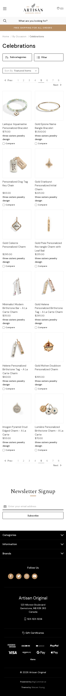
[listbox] (26, 70)
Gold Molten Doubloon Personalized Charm (48, 367)
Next (56, 84)
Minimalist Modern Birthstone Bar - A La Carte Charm (15, 308)
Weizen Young (38, 687)
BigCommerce (39, 681)
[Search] (3, 21)
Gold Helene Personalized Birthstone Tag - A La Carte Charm (49, 308)
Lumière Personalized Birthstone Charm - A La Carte (49, 430)
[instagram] (26, 576)
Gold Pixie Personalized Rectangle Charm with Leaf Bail (48, 246)
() (61, 8)
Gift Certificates (34, 632)
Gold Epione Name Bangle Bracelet (45, 126)
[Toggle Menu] (4, 8)
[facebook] (10, 576)
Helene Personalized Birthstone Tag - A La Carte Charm (15, 369)
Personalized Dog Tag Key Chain (15, 183)
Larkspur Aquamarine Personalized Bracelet (15, 126)
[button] (17, 57)
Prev (9, 80)
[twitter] (18, 576)
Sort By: (9, 70)
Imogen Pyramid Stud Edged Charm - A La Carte (15, 430)
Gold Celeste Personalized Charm (14, 245)
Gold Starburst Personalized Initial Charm (45, 185)
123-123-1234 (34, 618)
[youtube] (34, 576)
